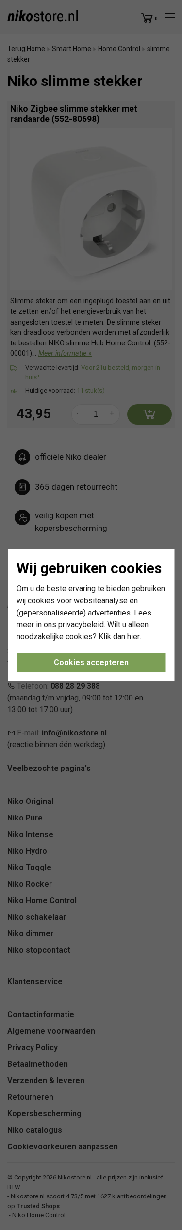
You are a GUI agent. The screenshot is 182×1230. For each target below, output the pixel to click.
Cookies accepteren (91, 662)
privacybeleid (81, 624)
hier (133, 636)
